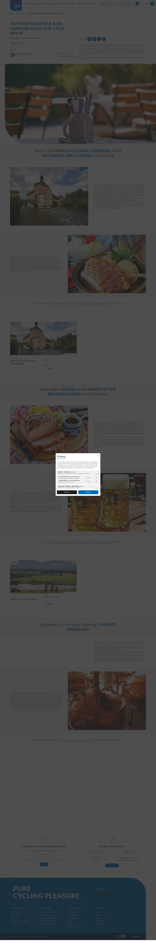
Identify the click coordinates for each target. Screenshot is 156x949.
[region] (78, 479)
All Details (88, 477)
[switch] (95, 474)
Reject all (66, 492)
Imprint (58, 458)
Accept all (88, 492)
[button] (94, 474)
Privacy (63, 458)
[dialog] (78, 474)
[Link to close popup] (98, 455)
